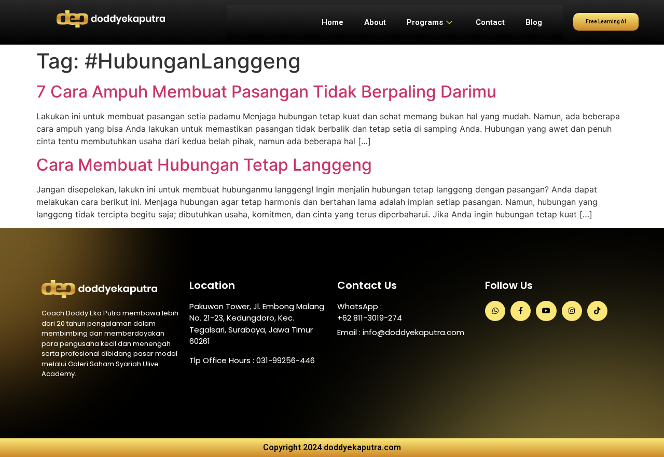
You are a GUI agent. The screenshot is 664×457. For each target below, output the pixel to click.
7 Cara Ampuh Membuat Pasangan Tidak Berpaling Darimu (266, 91)
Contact (490, 22)
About (375, 22)
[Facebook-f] (520, 311)
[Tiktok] (597, 311)
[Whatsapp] (495, 311)
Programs (425, 22)
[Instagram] (572, 311)
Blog (533, 22)
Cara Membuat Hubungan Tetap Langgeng (204, 165)
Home (332, 22)
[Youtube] (546, 311)
